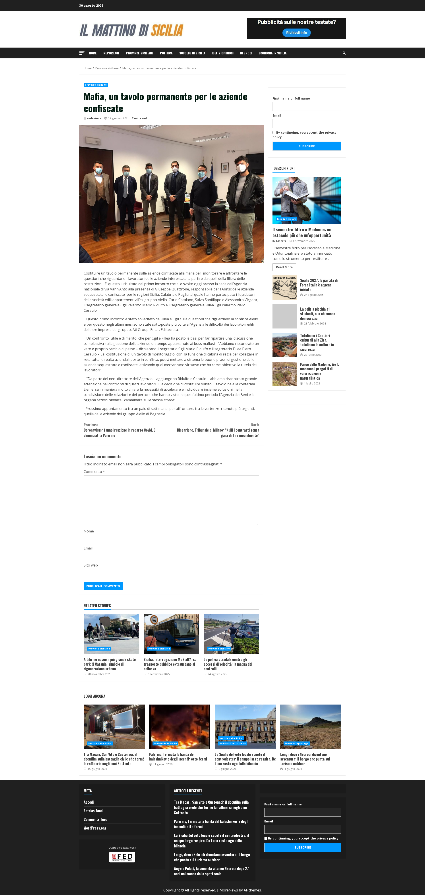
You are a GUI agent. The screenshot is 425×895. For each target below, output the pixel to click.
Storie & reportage (296, 743)
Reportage (111, 53)
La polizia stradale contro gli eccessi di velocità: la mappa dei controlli (231, 634)
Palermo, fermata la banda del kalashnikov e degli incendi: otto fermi (179, 727)
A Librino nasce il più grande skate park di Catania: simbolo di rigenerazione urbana (111, 634)
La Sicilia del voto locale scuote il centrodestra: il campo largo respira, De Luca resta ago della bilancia (245, 727)
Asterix (281, 241)
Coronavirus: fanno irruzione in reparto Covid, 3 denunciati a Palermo (120, 430)
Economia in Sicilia (273, 53)
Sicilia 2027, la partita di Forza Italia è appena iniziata (284, 287)
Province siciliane (139, 53)
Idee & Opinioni (223, 53)
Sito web (91, 565)
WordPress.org (95, 828)
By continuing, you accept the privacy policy (304, 134)
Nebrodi (246, 53)
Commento (94, 471)
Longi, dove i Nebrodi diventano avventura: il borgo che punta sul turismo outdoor (310, 727)
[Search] (344, 53)
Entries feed (93, 810)
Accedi (89, 802)
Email (88, 548)
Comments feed (95, 819)
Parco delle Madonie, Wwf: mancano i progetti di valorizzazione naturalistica (284, 374)
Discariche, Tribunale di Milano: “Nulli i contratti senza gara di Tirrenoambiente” (218, 430)
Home (93, 53)
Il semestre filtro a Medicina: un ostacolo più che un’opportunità (306, 200)
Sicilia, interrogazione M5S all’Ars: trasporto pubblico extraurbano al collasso (171, 634)
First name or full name (291, 98)
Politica (166, 53)
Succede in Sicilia (192, 53)
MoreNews (229, 890)
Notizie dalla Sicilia (100, 743)
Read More (284, 267)
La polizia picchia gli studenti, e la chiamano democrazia (284, 316)
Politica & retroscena (232, 743)
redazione (94, 118)
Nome (89, 531)
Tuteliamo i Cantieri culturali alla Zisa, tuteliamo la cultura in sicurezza (284, 345)
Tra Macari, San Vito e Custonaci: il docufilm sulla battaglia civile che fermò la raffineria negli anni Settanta (114, 727)
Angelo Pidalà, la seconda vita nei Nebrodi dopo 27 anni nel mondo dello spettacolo (211, 871)
